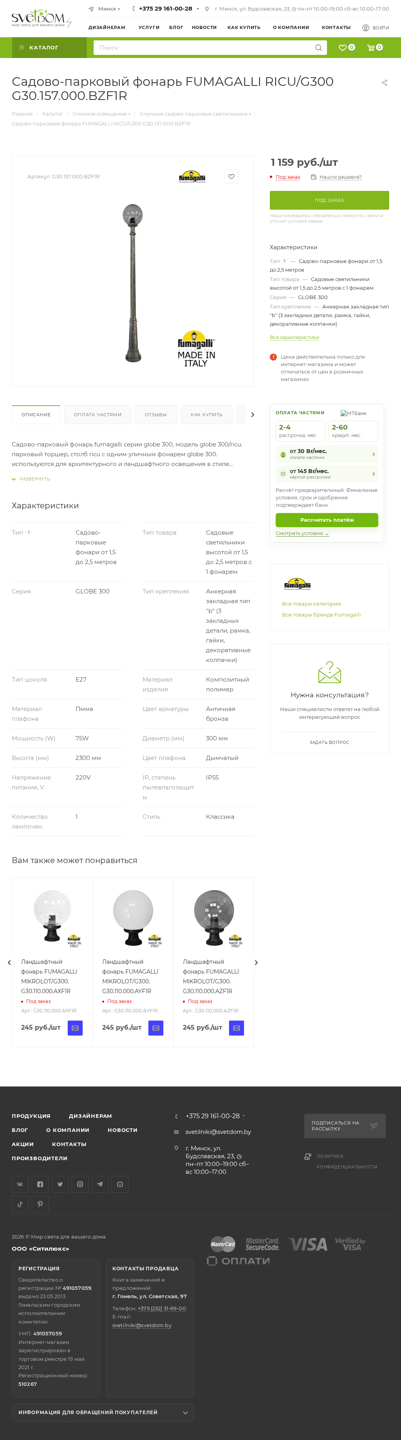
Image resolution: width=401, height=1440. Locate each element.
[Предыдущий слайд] (9, 962)
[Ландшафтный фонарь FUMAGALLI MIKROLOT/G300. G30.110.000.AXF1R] (52, 918)
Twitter (60, 1184)
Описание (36, 414)
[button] (363, 1056)
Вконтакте (20, 1184)
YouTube (120, 1184)
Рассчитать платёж (327, 520)
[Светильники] (42, 18)
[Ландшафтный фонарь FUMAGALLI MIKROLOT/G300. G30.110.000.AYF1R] (133, 918)
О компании (68, 1130)
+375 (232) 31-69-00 (162, 1308)
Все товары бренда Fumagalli (321, 614)
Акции (23, 1144)
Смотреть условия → (302, 533)
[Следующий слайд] (256, 962)
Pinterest (40, 1204)
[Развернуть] (31, 479)
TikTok (20, 1204)
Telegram (100, 1184)
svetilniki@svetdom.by (218, 1131)
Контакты (69, 1144)
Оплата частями (97, 414)
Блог (20, 1130)
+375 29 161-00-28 (165, 8)
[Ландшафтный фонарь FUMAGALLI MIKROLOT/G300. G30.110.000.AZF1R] (213, 918)
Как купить (207, 414)
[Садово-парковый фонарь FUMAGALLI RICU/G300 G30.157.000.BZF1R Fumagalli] (133, 283)
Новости (123, 1130)
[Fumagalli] (192, 176)
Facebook (40, 1184)
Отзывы (156, 414)
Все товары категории (311, 603)
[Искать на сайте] (318, 47)
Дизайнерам (90, 1116)
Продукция (31, 1116)
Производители (39, 1158)
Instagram (80, 1184)
